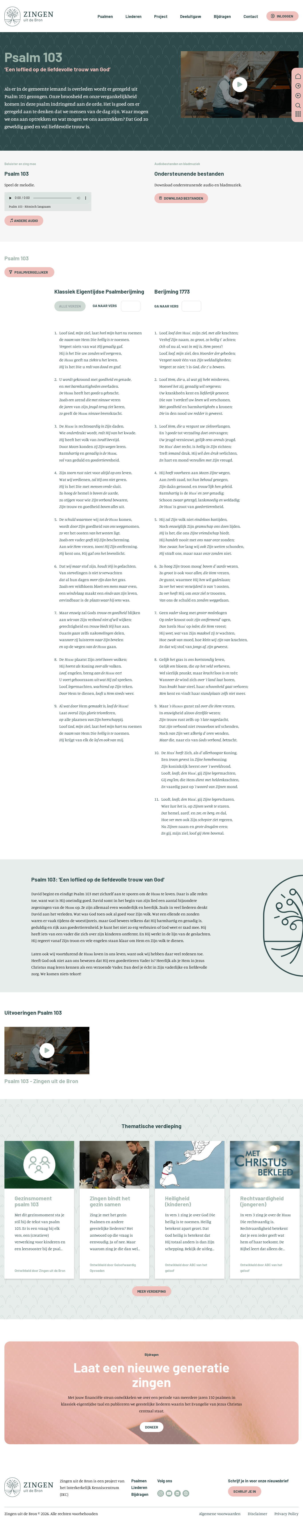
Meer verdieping (151, 1291)
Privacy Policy (286, 1513)
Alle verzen (70, 306)
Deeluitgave (190, 16)
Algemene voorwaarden (219, 1513)
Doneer (151, 1427)
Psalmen (105, 16)
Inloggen (285, 16)
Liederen (134, 16)
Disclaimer (257, 1513)
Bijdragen (222, 16)
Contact (251, 16)
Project (160, 16)
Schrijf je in (244, 1491)
